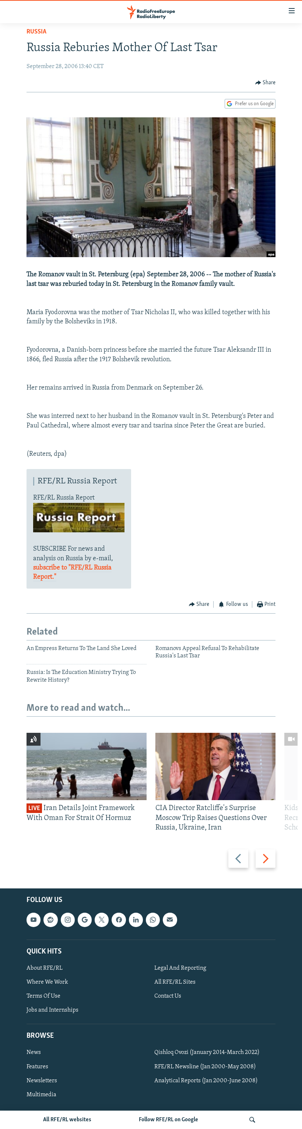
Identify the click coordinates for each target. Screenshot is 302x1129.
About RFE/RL (45, 968)
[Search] (252, 1120)
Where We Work (47, 982)
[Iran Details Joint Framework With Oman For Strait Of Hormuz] (87, 766)
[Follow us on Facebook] (119, 920)
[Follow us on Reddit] (50, 920)
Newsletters (42, 1081)
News (34, 1053)
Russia (36, 32)
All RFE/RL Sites (175, 982)
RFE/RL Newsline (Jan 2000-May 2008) (205, 1067)
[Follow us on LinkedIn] (136, 920)
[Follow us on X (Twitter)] (102, 920)
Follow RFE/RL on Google (168, 1120)
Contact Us (167, 996)
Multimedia (41, 1095)
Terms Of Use (43, 996)
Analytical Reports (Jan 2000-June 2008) (206, 1081)
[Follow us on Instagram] (68, 920)
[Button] (265, 83)
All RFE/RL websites (67, 1120)
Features (37, 1067)
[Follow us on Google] (85, 920)
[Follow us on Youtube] (34, 920)
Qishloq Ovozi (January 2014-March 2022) (207, 1053)
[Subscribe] (170, 920)
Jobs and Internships (52, 1010)
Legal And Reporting (180, 968)
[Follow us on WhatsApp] (153, 920)
